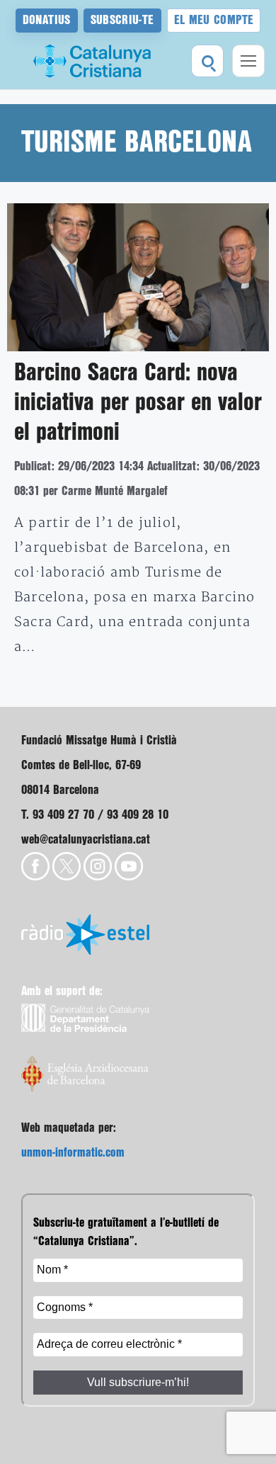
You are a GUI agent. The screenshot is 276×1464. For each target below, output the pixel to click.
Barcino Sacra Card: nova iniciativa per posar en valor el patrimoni (138, 403)
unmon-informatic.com (73, 1152)
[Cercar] (207, 61)
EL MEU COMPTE (214, 20)
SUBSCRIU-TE (122, 20)
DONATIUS (47, 20)
